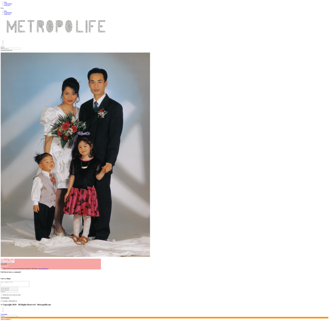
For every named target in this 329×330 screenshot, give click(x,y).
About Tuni (7, 5)
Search (2, 48)
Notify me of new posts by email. (12, 295)
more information (43, 268)
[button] (164, 8)
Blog (5, 2)
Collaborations (8, 3)
